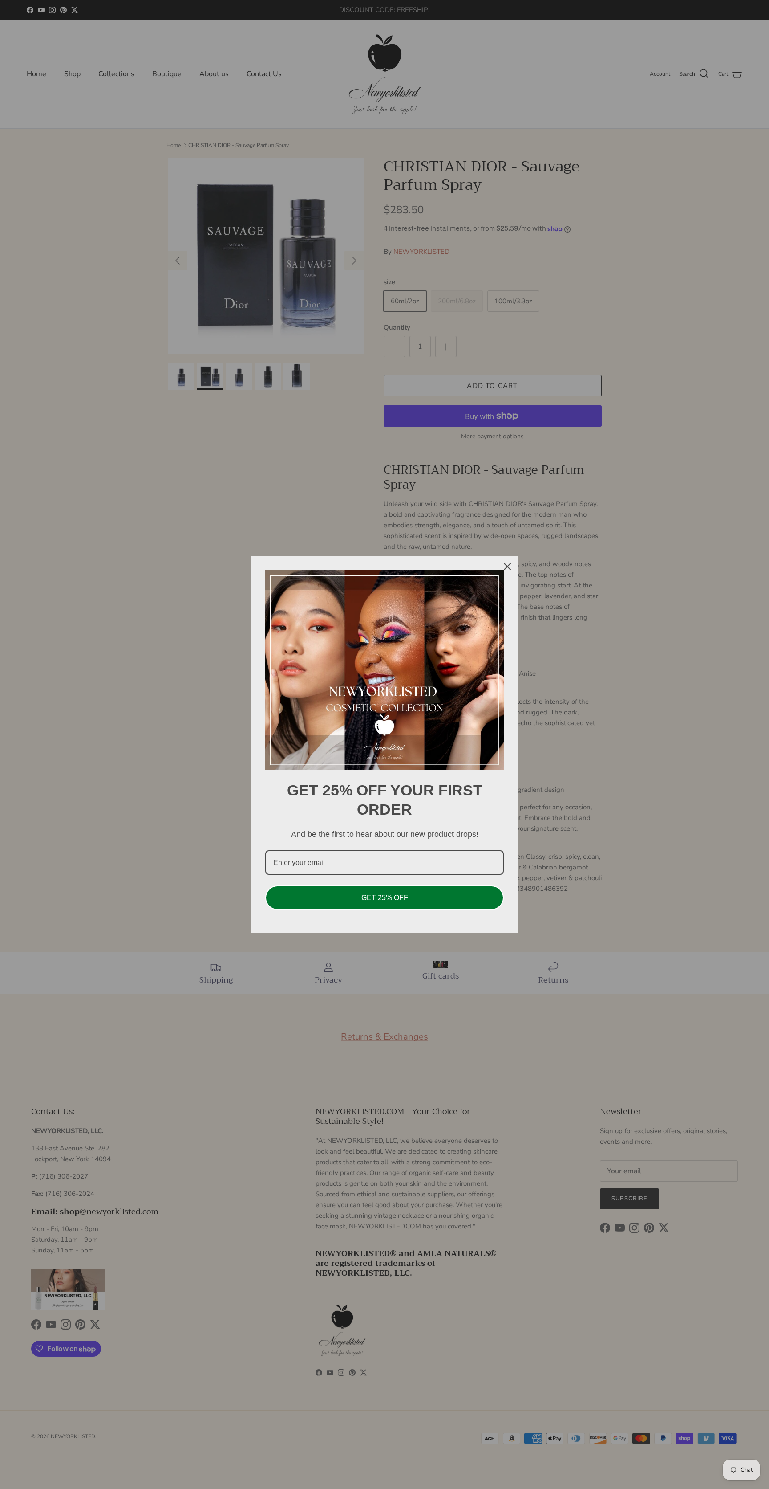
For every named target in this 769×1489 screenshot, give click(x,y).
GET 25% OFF (384, 898)
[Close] (507, 566)
